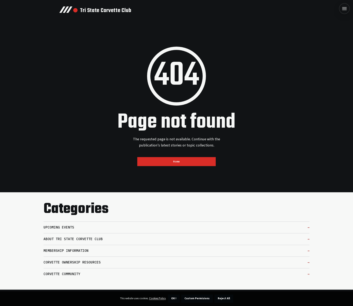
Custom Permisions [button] (197, 298)
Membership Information (66, 251)
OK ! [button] (173, 298)
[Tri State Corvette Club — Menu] (344, 8)
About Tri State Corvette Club (73, 239)
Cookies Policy (157, 298)
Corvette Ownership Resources (72, 262)
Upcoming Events (59, 227)
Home (176, 161)
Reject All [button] (224, 298)
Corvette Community (62, 274)
